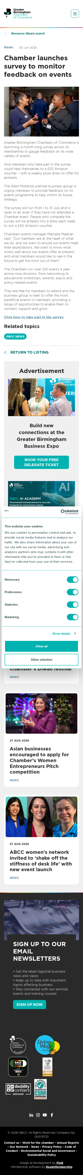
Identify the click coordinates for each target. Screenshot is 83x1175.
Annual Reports (68, 1142)
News (8, 47)
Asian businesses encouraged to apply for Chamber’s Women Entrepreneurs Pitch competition (39, 760)
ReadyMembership (59, 1167)
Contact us (11, 1142)
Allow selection (41, 659)
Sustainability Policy (41, 1154)
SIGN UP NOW (30, 1004)
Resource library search (28, 33)
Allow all (41, 646)
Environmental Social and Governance (48, 1150)
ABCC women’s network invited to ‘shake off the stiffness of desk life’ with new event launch (41, 860)
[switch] (72, 592)
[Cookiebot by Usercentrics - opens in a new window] (60, 512)
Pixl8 (59, 1163)
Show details (61, 633)
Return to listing (29, 352)
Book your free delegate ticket (41, 462)
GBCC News (15, 336)
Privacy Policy (52, 1146)
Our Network (19, 1146)
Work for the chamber (38, 1142)
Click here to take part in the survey (34, 317)
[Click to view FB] (51, 1115)
